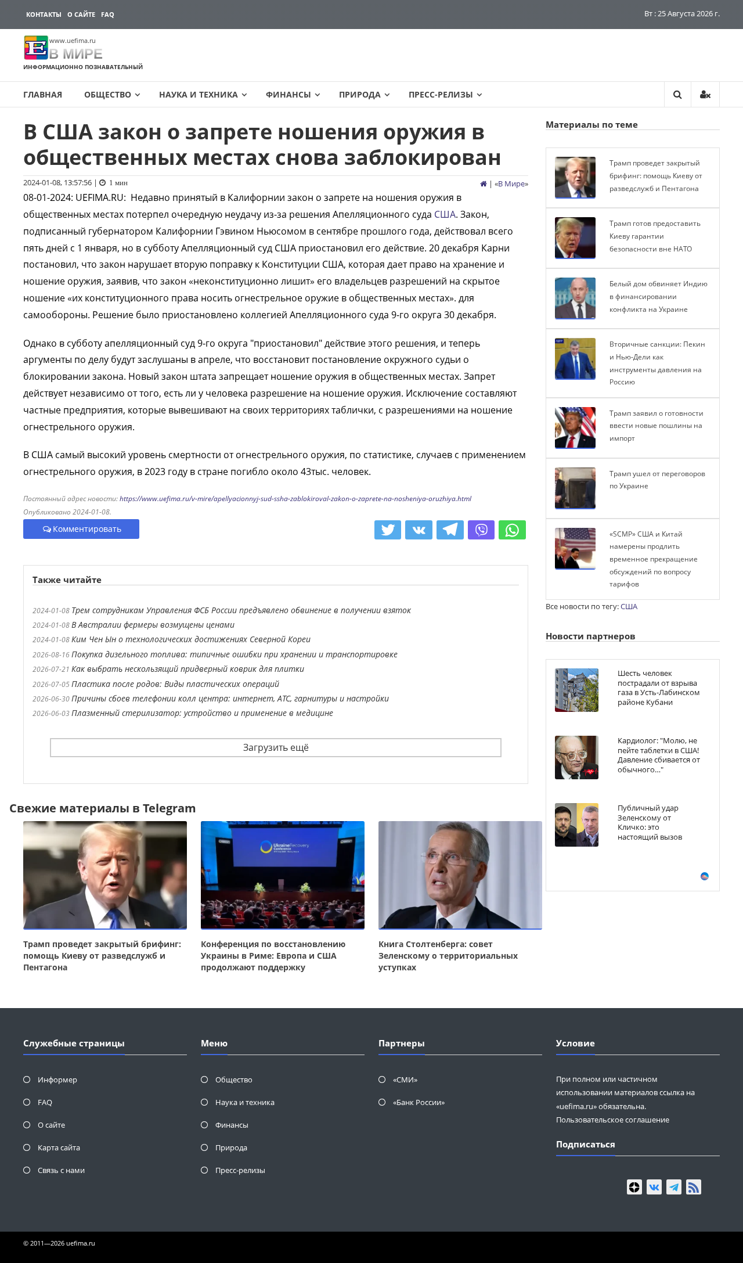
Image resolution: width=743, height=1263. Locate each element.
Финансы (288, 94)
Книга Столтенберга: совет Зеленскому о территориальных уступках (448, 955)
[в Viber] (481, 530)
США (445, 214)
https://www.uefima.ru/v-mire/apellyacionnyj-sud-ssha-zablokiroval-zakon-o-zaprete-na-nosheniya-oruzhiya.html (295, 498)
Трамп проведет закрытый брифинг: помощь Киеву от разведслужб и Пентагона (102, 955)
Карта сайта (59, 1147)
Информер (57, 1079)
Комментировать (87, 528)
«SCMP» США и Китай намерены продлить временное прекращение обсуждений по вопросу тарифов (653, 559)
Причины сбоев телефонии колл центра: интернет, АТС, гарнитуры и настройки (230, 698)
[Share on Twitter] (388, 530)
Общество (107, 94)
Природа (360, 94)
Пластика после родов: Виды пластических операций (175, 683)
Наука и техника (198, 94)
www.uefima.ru (72, 40)
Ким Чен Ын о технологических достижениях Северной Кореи (191, 639)
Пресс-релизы (441, 94)
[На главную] (483, 183)
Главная (42, 94)
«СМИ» (405, 1079)
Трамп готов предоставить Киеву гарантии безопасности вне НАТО (655, 235)
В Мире (511, 183)
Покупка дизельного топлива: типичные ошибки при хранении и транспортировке (234, 654)
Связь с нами (61, 1170)
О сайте (81, 14)
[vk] (654, 1186)
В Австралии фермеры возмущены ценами (153, 624)
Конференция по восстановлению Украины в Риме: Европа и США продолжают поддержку (273, 955)
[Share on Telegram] (450, 530)
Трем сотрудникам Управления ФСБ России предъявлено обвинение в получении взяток (241, 610)
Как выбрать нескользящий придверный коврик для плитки (187, 668)
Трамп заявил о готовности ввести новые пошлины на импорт (656, 425)
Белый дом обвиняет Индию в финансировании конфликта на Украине (658, 296)
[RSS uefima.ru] (693, 1186)
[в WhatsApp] (512, 530)
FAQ (107, 14)
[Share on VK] (418, 530)
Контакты (44, 14)
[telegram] (673, 1186)
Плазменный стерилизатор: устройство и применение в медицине (202, 712)
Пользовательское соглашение (612, 1119)
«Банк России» (419, 1102)
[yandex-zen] (634, 1186)
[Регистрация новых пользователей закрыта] (705, 94)
